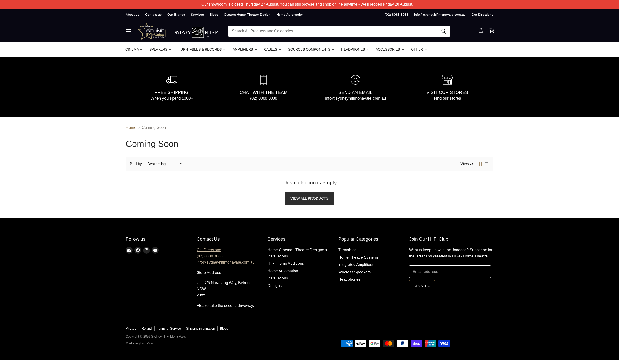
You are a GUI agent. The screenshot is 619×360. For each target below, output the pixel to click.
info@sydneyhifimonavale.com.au (440, 14)
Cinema (132, 49)
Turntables (347, 250)
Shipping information (200, 328)
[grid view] (480, 164)
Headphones (353, 49)
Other (417, 49)
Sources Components (310, 49)
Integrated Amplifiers (355, 265)
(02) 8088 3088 (396, 14)
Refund (147, 328)
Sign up (421, 286)
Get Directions (482, 14)
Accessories (388, 49)
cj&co (149, 343)
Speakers (158, 49)
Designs (274, 286)
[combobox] (332, 31)
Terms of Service (169, 328)
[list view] (486, 164)
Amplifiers (243, 49)
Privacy (131, 328)
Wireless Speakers (354, 272)
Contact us (153, 14)
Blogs (214, 14)
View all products (309, 198)
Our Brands (176, 14)
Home (131, 127)
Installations (277, 278)
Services (197, 14)
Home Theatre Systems (358, 257)
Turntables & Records (200, 49)
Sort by (136, 164)
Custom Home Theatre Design (247, 14)
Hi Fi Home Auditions (285, 263)
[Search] (443, 31)
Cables (271, 49)
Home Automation (290, 14)
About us (132, 14)
